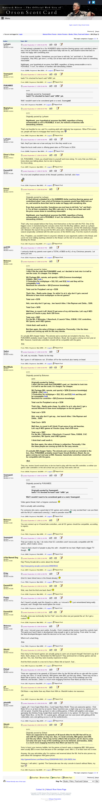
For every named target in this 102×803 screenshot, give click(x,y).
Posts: (25, 70)
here (77, 175)
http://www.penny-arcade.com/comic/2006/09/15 (39, 566)
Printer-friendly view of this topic (16, 781)
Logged (50, 70)
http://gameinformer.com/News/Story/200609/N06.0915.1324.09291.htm (48, 759)
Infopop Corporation (55, 799)
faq (80, 25)
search (75, 25)
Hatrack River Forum (49, 34)
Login (20, 34)
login (70, 25)
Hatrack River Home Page (56, 789)
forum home (85, 25)
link (39, 279)
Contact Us (40, 789)
